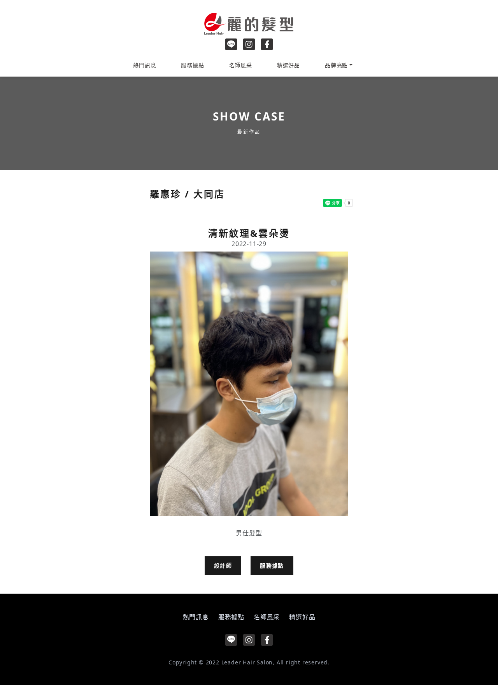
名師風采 (240, 65)
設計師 (223, 565)
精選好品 (288, 65)
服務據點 (192, 65)
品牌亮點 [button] (336, 65)
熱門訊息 (144, 65)
